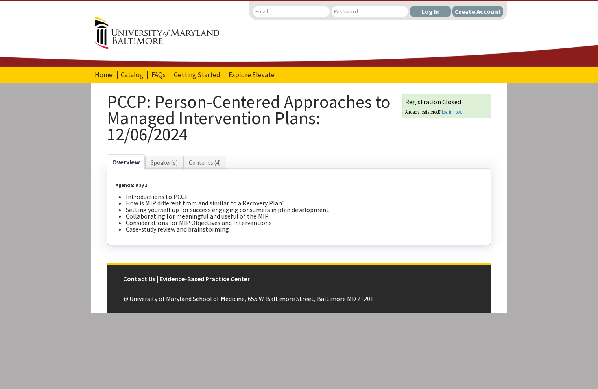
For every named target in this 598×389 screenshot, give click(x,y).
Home (104, 74)
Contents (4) (205, 162)
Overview (126, 162)
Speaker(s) (164, 162)
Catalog (132, 74)
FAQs (158, 74)
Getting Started (197, 74)
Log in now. (452, 112)
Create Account (478, 11)
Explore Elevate (252, 74)
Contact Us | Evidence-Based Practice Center (186, 279)
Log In (430, 11)
